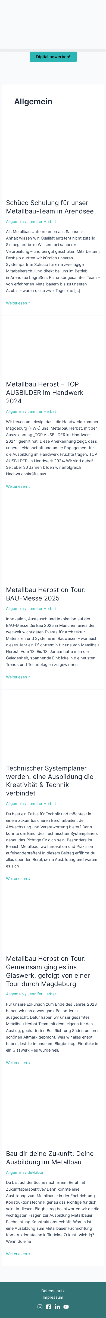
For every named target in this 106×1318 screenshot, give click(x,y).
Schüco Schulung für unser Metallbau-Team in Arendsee (50, 207)
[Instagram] (40, 1307)
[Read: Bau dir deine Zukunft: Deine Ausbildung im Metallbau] (53, 1112)
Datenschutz (53, 1290)
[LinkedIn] (57, 1307)
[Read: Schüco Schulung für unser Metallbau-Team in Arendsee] (53, 159)
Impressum (53, 1297)
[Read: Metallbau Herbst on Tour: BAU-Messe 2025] (53, 542)
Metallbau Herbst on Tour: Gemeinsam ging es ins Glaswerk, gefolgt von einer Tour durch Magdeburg (48, 971)
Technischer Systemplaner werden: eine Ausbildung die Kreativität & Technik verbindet (49, 780)
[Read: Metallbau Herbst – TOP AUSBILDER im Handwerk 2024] (53, 347)
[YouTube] (66, 1307)
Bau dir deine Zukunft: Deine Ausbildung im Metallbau (50, 1158)
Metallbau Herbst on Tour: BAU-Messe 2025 (46, 594)
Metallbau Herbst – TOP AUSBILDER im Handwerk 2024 (44, 392)
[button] (53, 50)
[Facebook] (48, 1307)
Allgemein (15, 221)
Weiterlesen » (18, 303)
